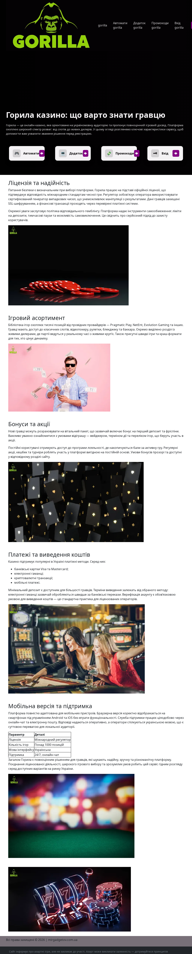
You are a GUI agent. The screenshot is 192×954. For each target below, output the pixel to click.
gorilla (102, 25)
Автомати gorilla (120, 25)
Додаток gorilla (139, 25)
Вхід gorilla (179, 25)
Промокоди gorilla (160, 25)
